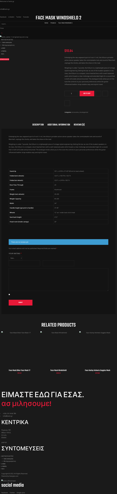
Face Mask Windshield (58, 370)
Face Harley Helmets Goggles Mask (97, 370)
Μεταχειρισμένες (10, 461)
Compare (98, 93)
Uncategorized (83, 112)
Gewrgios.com (13, 476)
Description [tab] (38, 125)
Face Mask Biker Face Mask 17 (19, 370)
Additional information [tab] (58, 125)
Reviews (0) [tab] (79, 125)
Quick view (17, 352)
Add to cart (86, 93)
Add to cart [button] (13, 352)
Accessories (75, 112)
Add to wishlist (105, 93)
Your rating (15, 253)
